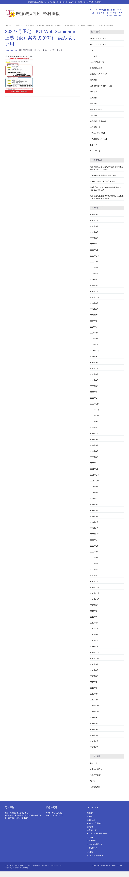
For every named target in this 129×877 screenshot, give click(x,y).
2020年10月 (95, 546)
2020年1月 (94, 581)
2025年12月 (95, 250)
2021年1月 (94, 528)
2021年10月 (95, 481)
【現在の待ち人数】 (98, 133)
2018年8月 (94, 670)
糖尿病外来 (93, 848)
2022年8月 (94, 428)
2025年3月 (94, 285)
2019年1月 (94, 641)
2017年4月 (94, 735)
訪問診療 (58, 25)
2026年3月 (94, 238)
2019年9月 (94, 605)
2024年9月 (94, 303)
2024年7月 (94, 315)
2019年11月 (94, 593)
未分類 (92, 781)
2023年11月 (94, 351)
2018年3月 (94, 694)
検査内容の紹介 (96, 109)
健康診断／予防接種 (45, 25)
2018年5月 (94, 682)
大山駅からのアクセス (106, 25)
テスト (92, 50)
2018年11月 (94, 652)
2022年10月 (95, 416)
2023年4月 (94, 380)
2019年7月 (94, 617)
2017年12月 (95, 706)
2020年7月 (94, 564)
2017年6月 (94, 729)
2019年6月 (94, 623)
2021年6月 (94, 504)
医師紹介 (9, 25)
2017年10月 (95, 712)
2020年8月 (94, 558)
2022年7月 (94, 433)
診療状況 (90, 25)
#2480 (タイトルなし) (98, 44)
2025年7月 (94, 268)
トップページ (95, 56)
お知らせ (93, 145)
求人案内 (93, 80)
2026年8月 (94, 214)
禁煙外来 (93, 92)
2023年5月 (94, 374)
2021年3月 (94, 516)
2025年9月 (94, 262)
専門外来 (81, 25)
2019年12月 (95, 587)
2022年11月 (94, 410)
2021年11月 (94, 475)
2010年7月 (94, 747)
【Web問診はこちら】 (99, 139)
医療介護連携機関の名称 (98, 833)
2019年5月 (94, 629)
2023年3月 (94, 386)
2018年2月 (94, 700)
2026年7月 (94, 220)
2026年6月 (94, 226)
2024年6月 (94, 321)
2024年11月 (94, 297)
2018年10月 (95, 658)
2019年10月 (95, 599)
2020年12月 (95, 534)
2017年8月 (94, 723)
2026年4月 (94, 232)
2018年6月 (94, 676)
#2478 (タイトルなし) (98, 38)
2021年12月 (95, 469)
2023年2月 (94, 392)
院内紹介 (19, 25)
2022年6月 (94, 439)
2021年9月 (94, 487)
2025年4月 (94, 280)
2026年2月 (94, 244)
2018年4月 (94, 688)
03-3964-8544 (115, 16)
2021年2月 (94, 522)
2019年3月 (94, 635)
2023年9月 (94, 357)
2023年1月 (94, 398)
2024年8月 (94, 309)
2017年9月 (94, 718)
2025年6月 (94, 274)
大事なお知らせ (96, 769)
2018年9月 (94, 664)
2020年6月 (94, 570)
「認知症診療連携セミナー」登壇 (103, 175)
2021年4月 (94, 510)
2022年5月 (94, 445)
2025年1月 (94, 291)
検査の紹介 (29, 25)
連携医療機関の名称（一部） (101, 86)
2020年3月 (94, 576)
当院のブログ (95, 775)
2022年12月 (95, 404)
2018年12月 (95, 647)
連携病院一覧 (70, 25)
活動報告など (95, 787)
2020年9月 (94, 552)
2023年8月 (94, 362)
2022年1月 (94, 463)
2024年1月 (94, 345)
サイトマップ (95, 151)
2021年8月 (94, 493)
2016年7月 (94, 741)
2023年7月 (94, 368)
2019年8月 (94, 611)
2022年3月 (94, 457)
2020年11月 (94, 540)
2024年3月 (94, 333)
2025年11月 (94, 256)
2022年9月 (94, 422)
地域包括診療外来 (97, 62)
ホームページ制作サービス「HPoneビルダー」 (108, 865)
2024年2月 (94, 339)
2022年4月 (94, 451)
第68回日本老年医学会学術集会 (102, 181)
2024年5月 (94, 327)
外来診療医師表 (96, 68)
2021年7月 (94, 499)
